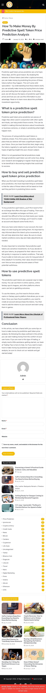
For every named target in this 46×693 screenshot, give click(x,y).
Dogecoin (6, 559)
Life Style (6, 546)
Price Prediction (8, 519)
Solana (5, 580)
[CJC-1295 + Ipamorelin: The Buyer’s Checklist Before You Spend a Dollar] (7, 508)
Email (4, 428)
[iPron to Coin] (9, 4)
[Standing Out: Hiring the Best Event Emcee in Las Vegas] (12, 654)
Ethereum (6, 586)
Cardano (6, 539)
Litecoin (5, 563)
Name (4, 421)
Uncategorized (8, 549)
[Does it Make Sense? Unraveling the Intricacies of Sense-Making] (34, 654)
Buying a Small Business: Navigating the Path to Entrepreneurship (33, 641)
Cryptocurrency (8, 526)
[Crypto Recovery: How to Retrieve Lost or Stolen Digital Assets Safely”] (34, 608)
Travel (5, 566)
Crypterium (7, 542)
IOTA (4, 590)
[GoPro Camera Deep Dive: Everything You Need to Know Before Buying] (7, 480)
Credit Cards (7, 529)
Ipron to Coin (38, 679)
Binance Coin (7, 556)
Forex (5, 576)
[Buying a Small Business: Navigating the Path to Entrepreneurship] (34, 631)
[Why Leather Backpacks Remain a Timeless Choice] (7, 489)
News (11, 18)
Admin (7, 39)
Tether (5, 553)
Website (4, 436)
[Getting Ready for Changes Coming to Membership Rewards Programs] (7, 499)
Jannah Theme (6, 686)
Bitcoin (5, 536)
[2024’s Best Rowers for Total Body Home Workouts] (12, 631)
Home (6, 18)
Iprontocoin (7, 522)
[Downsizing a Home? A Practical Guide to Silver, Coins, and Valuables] (7, 470)
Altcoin (5, 583)
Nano (5, 569)
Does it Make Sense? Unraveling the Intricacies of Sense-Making (33, 664)
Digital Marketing (9, 573)
